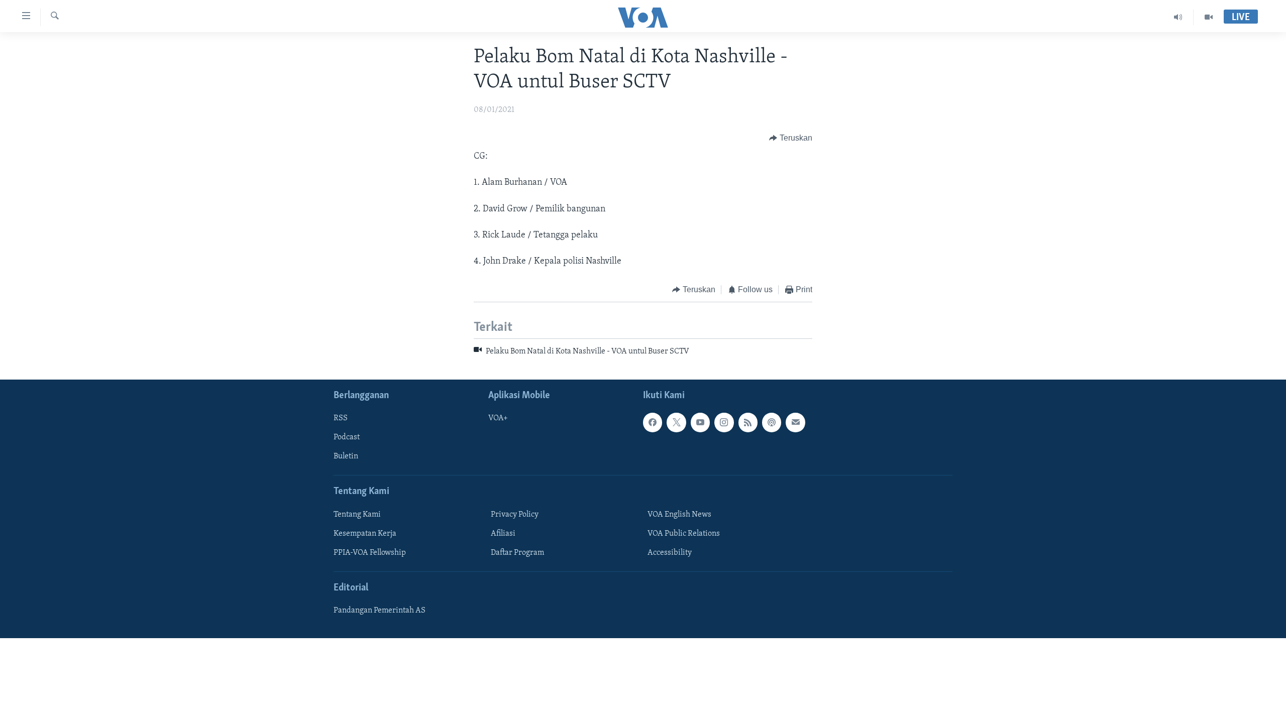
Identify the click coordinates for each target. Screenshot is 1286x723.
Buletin (346, 456)
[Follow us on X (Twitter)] (676, 422)
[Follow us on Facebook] (652, 422)
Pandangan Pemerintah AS (379, 611)
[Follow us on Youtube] (700, 422)
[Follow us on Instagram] (723, 422)
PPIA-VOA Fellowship (370, 553)
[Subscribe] (795, 422)
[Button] (790, 138)
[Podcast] (771, 422)
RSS (341, 418)
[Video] (1209, 17)
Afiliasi (503, 534)
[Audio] (1178, 17)
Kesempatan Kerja (365, 534)
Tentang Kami (357, 515)
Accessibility (670, 553)
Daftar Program (517, 553)
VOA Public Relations (684, 534)
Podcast (347, 437)
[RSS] (748, 422)
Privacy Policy (515, 515)
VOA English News (679, 515)
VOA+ (498, 418)
